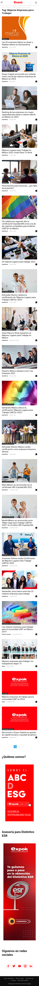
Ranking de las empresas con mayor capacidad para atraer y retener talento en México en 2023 (19, 114)
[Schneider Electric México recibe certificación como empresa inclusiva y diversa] (19, 432)
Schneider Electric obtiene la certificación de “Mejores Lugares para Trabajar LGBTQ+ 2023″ (19, 297)
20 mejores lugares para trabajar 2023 (18, 262)
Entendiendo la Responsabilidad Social (11, 623)
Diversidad (4, 693)
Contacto (13, 980)
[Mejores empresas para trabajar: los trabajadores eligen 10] (19, 649)
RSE (3, 658)
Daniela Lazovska (6, 634)
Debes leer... (5, 39)
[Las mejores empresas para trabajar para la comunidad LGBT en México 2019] (19, 613)
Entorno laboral (6, 258)
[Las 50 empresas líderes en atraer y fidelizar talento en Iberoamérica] (19, 28)
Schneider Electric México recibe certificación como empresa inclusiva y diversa (19, 449)
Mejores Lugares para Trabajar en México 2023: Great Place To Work (17, 151)
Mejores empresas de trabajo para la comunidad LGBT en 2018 (18, 698)
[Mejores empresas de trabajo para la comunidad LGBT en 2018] (19, 682)
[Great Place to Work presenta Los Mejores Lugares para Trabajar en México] (19, 319)
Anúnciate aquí (29, 978)
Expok (3, 666)
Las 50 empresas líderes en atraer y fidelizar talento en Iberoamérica (17, 43)
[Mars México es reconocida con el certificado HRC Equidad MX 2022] (19, 471)
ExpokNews (5, 47)
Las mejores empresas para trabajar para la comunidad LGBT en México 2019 (17, 629)
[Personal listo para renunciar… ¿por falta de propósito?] (19, 171)
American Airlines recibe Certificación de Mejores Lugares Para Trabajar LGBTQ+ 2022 (18, 560)
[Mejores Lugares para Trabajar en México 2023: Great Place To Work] (19, 136)
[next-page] (23, 746)
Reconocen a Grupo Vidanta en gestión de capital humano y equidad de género (19, 733)
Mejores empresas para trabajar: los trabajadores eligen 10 (17, 662)
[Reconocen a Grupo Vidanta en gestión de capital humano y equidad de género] (19, 718)
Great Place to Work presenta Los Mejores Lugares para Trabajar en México (16, 335)
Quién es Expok (20, 978)
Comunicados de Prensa (7, 71)
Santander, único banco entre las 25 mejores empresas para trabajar (17, 592)
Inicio (3, 7)
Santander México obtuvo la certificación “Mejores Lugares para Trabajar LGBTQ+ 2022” (17, 410)
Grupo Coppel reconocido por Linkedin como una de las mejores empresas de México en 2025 (19, 76)
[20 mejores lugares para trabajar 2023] (19, 247)
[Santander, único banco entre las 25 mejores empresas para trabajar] (19, 580)
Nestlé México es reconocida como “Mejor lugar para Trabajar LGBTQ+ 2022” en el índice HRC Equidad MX (17, 522)
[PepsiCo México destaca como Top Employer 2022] (19, 357)
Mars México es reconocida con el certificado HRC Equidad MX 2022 (17, 486)
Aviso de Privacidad (23, 980)
